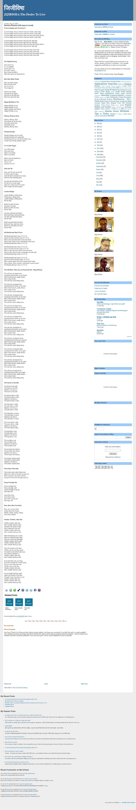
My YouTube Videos (101, 294)
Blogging (128, 84)
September (99, 166)
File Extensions (122, 90)
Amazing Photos (115, 81)
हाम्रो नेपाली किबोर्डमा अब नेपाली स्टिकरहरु (107, 325)
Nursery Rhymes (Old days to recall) (18, 25)
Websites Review (112, 111)
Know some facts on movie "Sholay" (14, 751)
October (99, 163)
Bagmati (99, 332)
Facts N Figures (111, 90)
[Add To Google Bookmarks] (6, 590)
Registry (128, 105)
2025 (98, 123)
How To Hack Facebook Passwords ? (15, 736)
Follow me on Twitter (101, 288)
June (98, 175)
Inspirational (114, 95)
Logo (104, 97)
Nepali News (105, 103)
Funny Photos (105, 91)
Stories (122, 107)
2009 (98, 154)
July (97, 172)
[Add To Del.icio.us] (18, 590)
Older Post (84, 684)
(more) (51, 780)
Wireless (121, 114)
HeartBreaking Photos (112, 93)
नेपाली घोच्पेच (111, 116)
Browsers (97, 86)
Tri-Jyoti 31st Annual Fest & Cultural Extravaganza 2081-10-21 (21, 699)
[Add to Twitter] (31, 590)
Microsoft (97, 99)
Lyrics (108, 97)
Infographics (98, 95)
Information (105, 95)
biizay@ (97, 70)
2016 (98, 133)
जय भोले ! (99, 319)
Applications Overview (106, 84)
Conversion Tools (100, 87)
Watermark (101, 111)
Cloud (102, 86)
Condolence (119, 86)
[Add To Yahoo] (39, 590)
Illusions (128, 93)
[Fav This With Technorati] (14, 590)
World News (127, 114)
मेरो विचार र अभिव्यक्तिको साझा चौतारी (106, 317)
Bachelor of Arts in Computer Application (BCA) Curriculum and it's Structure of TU (26, 702)
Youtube (97, 116)
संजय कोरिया (100, 302)
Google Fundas (120, 91)
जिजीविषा (14, 7)
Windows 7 (114, 114)
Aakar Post (100, 323)
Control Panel (127, 86)
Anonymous (9, 778)
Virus (96, 111)
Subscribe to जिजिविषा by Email (104, 27)
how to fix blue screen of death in (29, 778)
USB (122, 109)
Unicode (118, 109)
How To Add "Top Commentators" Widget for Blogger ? (19, 756)
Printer (117, 105)
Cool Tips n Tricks (110, 87)
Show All (129, 336)
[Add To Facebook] (35, 590)
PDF (123, 103)
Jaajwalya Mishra (9, 704)
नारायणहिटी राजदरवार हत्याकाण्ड (125, 802)
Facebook (102, 90)
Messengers (127, 97)
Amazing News (105, 81)
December (99, 157)
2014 (98, 139)
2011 (98, 148)
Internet (121, 95)
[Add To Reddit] (27, 590)
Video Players (127, 109)
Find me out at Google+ (102, 285)
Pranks (113, 105)
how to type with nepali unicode (27, 773)
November (99, 160)
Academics (97, 81)
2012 (98, 145)
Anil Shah (8, 773)
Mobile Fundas (104, 101)
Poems (30, 616)
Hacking (128, 91)
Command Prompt (110, 86)
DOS (117, 88)
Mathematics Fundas (116, 97)
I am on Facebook (100, 291)
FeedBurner (117, 457)
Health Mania (99, 93)
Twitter (114, 109)
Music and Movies (121, 101)
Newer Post (7, 684)
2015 (98, 136)
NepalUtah (100, 330)
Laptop (101, 97)
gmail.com (103, 70)
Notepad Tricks (116, 103)
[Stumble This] (10, 590)
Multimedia (112, 101)
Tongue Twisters (105, 109)
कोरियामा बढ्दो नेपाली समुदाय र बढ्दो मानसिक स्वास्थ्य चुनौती (111, 304)
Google (113, 91)
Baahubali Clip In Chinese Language (14, 701)
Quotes (122, 105)
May (97, 179)
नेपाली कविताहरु (103, 116)
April (97, 182)
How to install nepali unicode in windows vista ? (17, 762)
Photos (103, 105)
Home (46, 684)
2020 (98, 126)
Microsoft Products (107, 99)
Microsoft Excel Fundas (11, 742)
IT (124, 95)
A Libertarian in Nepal (104, 309)
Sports (118, 107)
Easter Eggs (128, 87)
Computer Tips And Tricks (11, 731)
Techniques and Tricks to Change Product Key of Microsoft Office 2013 (23, 715)
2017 (98, 129)
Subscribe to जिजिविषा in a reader (105, 34)
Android (123, 81)
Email (96, 90)
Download (122, 87)
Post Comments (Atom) (20, 687)
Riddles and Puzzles (103, 107)
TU (111, 109)
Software (114, 107)
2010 (98, 151)
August (98, 169)
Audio (119, 84)
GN (7, 784)
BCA (123, 84)
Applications (128, 81)
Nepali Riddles (8, 726)
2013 (98, 142)
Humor (123, 93)
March (98, 185)
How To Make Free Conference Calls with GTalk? (17, 720)
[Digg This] (23, 590)
